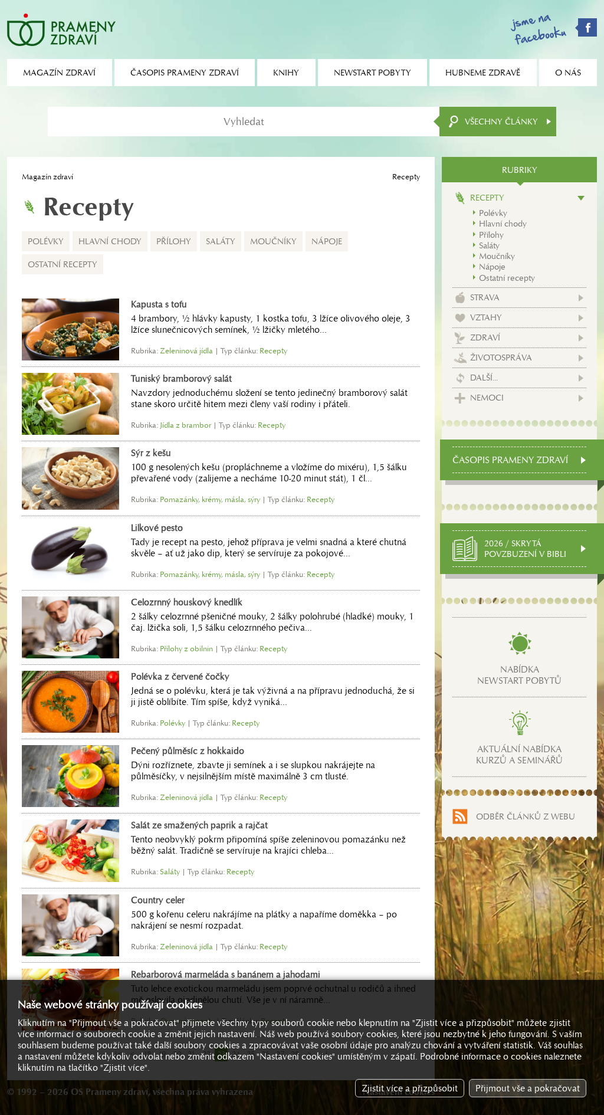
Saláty (220, 241)
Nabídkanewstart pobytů (519, 675)
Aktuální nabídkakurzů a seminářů (519, 754)
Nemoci (487, 397)
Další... (484, 377)
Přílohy (173, 241)
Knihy (286, 72)
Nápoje (326, 241)
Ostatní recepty (62, 264)
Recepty (487, 197)
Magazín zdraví (47, 177)
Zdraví (485, 337)
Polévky (46, 241)
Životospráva (501, 357)
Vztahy (486, 317)
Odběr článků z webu (525, 816)
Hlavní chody (110, 241)
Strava (485, 297)
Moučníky (273, 241)
